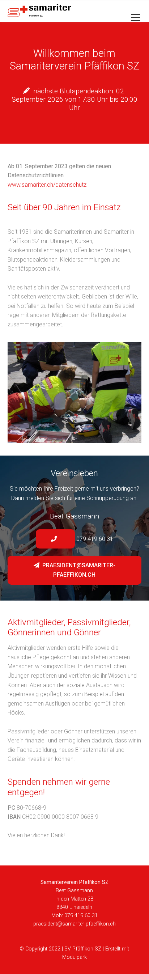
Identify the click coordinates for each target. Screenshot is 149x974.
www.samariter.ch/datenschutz (47, 184)
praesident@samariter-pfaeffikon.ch (78, 570)
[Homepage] (61, 11)
